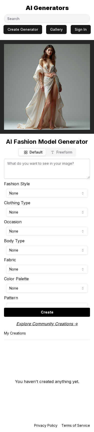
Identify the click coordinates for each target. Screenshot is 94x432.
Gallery (56, 29)
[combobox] (47, 193)
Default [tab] (36, 152)
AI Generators (47, 8)
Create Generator (23, 29)
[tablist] (47, 152)
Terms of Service (75, 425)
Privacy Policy (45, 425)
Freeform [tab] (64, 152)
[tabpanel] (47, 238)
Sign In (81, 29)
